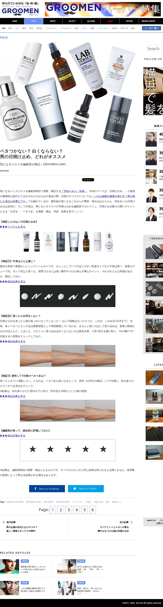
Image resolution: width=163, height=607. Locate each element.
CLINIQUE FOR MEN (14, 502)
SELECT (72, 21)
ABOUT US (151, 520)
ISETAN (129, 21)
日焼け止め (98, 502)
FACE (33, 21)
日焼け (89, 502)
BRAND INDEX (148, 21)
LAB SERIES (48, 502)
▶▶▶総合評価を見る (12, 435)
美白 (108, 502)
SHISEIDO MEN (63, 502)
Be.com (139, 603)
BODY (53, 21)
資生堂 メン (117, 502)
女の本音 (91, 21)
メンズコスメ (77, 502)
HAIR (14, 21)
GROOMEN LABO (33, 502)
